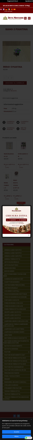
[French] (4, 9)
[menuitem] (8, 11)
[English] (1, 9)
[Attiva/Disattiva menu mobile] (29, 18)
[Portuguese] (12, 9)
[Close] (31, 419)
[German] (6, 9)
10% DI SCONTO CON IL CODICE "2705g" (16, 6)
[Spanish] (14, 9)
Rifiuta (16, 436)
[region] (16, 429)
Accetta (16, 432)
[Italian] (9, 9)
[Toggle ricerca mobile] (25, 18)
